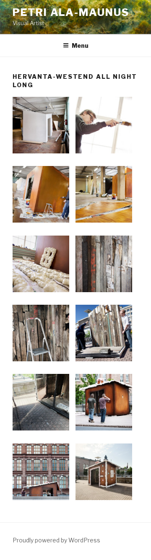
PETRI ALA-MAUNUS (71, 12)
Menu (80, 45)
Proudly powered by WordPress (56, 540)
